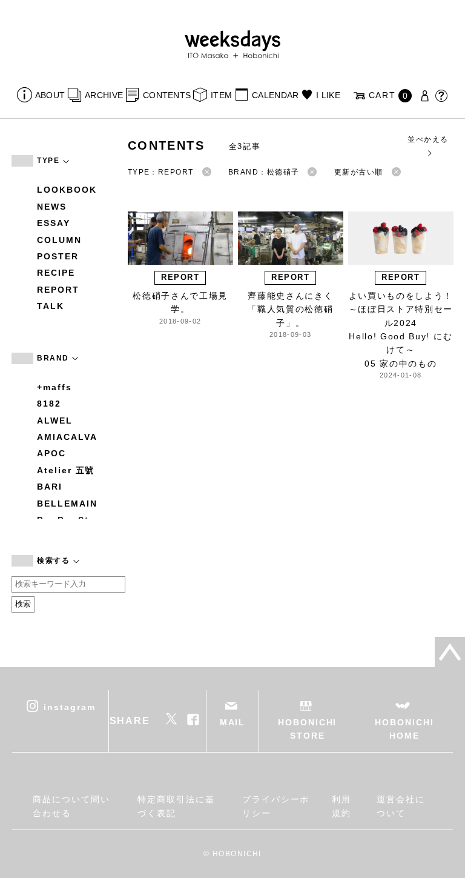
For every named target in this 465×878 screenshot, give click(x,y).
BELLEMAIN (67, 503)
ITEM (221, 95)
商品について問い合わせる (71, 805)
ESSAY (53, 223)
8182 (49, 403)
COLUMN (59, 240)
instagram (69, 706)
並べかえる (427, 139)
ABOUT (50, 95)
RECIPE (56, 273)
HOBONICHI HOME (404, 728)
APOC (51, 453)
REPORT (58, 289)
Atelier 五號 (65, 470)
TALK (50, 306)
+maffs (54, 387)
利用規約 (341, 805)
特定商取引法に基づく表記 (175, 805)
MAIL (233, 722)
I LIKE (328, 95)
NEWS (52, 206)
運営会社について (401, 805)
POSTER (58, 256)
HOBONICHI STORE (307, 728)
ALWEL (55, 420)
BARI (49, 486)
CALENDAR (275, 95)
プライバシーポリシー (275, 805)
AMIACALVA (67, 437)
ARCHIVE (104, 95)
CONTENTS (167, 95)
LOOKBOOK (66, 190)
